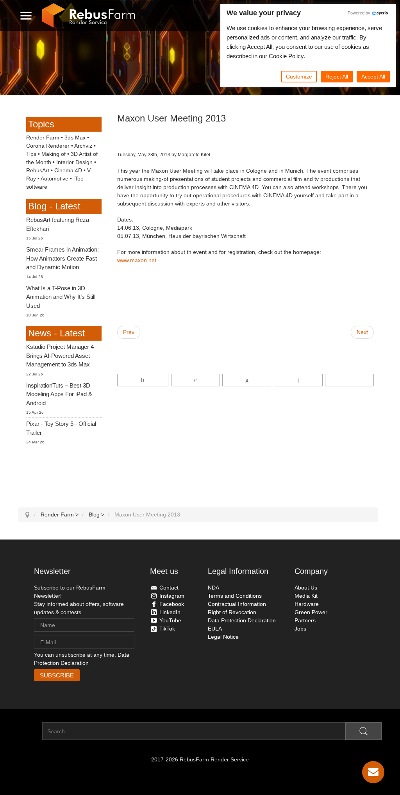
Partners (305, 620)
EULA (215, 628)
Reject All (336, 76)
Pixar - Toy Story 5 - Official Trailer (61, 428)
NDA (213, 587)
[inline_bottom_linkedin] (246, 380)
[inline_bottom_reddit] (298, 380)
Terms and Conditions (235, 596)
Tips (31, 154)
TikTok (167, 628)
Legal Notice (223, 637)
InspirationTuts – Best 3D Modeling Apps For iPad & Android (59, 394)
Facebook (171, 604)
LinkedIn (169, 612)
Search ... (30, 731)
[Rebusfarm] (89, 15)
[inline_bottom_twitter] (195, 380)
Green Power (311, 612)
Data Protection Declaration (242, 620)
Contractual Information (237, 604)
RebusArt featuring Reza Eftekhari (57, 224)
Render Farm (42, 137)
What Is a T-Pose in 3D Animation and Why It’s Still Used (60, 297)
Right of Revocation (232, 612)
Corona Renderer (48, 146)
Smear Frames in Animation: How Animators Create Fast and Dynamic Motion (62, 258)
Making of (53, 154)
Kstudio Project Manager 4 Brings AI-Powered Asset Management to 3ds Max (60, 355)
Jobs (300, 628)
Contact (169, 587)
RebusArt (37, 170)
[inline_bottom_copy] (349, 380)
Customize (299, 76)
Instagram (171, 596)
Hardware (307, 604)
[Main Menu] (26, 15)
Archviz (83, 146)
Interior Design (74, 162)
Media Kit (306, 596)
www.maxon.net (136, 260)
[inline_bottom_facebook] (143, 380)
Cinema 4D (68, 170)
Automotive (54, 178)
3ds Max (75, 137)
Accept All (373, 76)
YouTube (170, 620)
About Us (306, 587)
